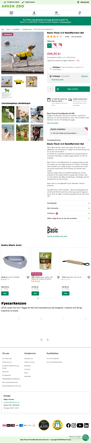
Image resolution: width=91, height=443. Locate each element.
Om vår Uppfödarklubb (54, 362)
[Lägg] (28, 277)
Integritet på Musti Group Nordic (10, 367)
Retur (26, 373)
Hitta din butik (84, 2)
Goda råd (5, 372)
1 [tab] (38, 298)
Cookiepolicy (6, 375)
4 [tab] (44, 298)
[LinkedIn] (86, 425)
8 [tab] (52, 298)
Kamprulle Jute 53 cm (72, 277)
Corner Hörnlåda (10, 277)
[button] (11, 326)
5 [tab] (46, 298)
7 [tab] (50, 298)
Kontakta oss (28, 358)
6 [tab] (48, 298)
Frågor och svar (29, 362)
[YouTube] (80, 425)
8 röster (67, 36)
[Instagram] (73, 425)
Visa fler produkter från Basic (57, 236)
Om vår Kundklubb (53, 358)
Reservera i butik (57, 79)
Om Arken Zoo (7, 358)
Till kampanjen (65, 22)
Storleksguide (52, 203)
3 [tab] (42, 298)
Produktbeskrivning (53, 140)
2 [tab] (40, 298)
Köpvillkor (27, 376)
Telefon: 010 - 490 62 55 (11, 405)
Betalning (27, 366)
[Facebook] (68, 425)
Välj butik (84, 76)
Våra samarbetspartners (10, 382)
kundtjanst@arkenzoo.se (12, 402)
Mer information (52, 123)
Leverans (27, 369)
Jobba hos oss (7, 362)
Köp (5, 293)
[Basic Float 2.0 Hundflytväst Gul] (6, 81)
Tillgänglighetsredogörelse (11, 379)
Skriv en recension (76, 36)
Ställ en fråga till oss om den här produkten (62, 218)
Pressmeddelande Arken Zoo (11, 386)
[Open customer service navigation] (85, 437)
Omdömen (52, 213)
